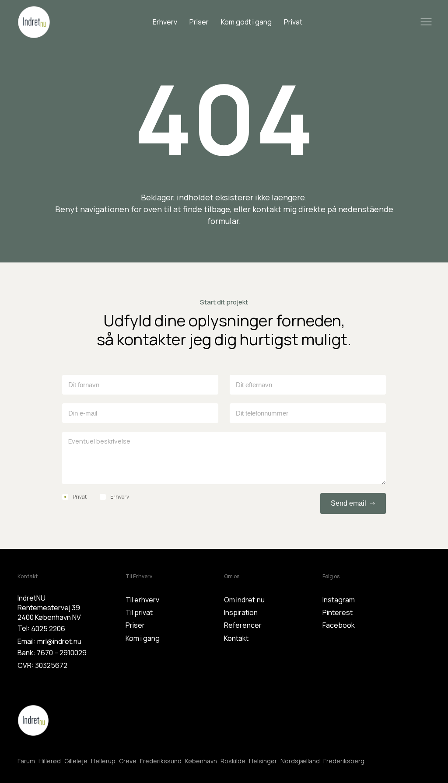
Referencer (243, 625)
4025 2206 (48, 628)
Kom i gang (143, 638)
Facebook (338, 625)
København (201, 761)
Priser (199, 22)
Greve (127, 761)
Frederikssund (161, 761)
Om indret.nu (244, 600)
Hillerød (49, 761)
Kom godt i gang (246, 22)
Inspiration (241, 612)
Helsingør (263, 761)
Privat (293, 22)
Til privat (139, 612)
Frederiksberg (343, 761)
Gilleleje (76, 761)
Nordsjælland (300, 761)
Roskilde (232, 761)
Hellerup (103, 761)
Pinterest (337, 612)
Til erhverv (142, 600)
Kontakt (236, 638)
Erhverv (165, 22)
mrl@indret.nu (59, 641)
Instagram (338, 600)
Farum (26, 761)
